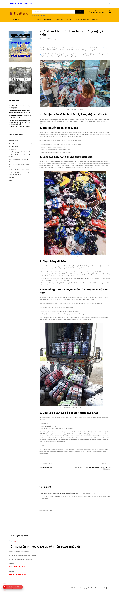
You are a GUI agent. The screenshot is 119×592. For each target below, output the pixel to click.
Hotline (95, 11)
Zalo (108, 48)
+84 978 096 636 (17, 574)
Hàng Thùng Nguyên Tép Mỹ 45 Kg (19, 169)
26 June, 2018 (44, 39)
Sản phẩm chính (13, 140)
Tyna (40, 54)
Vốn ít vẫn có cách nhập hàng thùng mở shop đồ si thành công (60, 493)
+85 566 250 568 (17, 566)
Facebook (103, 48)
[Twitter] (12, 541)
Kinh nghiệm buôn (82, 19)
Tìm (80, 11)
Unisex (10, 180)
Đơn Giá (38, 19)
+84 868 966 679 (13, 587)
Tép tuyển (59, 19)
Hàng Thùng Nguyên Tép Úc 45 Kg (19, 172)
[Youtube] (15, 541)
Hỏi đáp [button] (68, 19)
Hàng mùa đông (13, 146)
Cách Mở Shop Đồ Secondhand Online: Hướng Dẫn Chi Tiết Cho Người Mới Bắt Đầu (19, 122)
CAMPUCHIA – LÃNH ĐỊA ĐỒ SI (19, 127)
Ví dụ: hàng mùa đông (38, 15)
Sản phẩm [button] (47, 19)
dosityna (55, 39)
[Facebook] (9, 541)
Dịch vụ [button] (94, 19)
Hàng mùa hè (12, 149)
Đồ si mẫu (11, 143)
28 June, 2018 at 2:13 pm (88, 493)
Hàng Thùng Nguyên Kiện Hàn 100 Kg (19, 152)
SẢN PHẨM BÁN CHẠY (15, 174)
